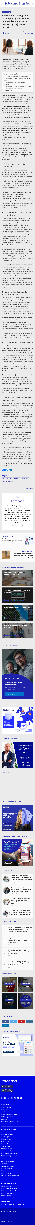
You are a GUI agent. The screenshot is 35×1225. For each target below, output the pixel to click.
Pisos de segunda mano (8, 1132)
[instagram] (5, 1098)
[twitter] (8, 1098)
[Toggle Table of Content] (30, 74)
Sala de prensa (5, 1112)
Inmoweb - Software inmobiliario (10, 1175)
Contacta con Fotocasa (7, 1166)
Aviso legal (4, 1215)
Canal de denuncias (6, 1124)
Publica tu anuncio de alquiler (9, 1188)
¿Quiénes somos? (6, 1107)
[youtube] (12, 1098)
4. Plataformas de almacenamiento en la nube (17, 86)
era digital (25, 478)
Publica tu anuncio (6, 1186)
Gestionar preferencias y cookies (10, 1121)
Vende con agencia (6, 1148)
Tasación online (5, 1146)
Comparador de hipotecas (8, 1151)
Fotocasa (7, 33)
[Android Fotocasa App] (7, 1090)
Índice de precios (6, 1139)
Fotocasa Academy (6, 1168)
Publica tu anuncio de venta (8, 1191)
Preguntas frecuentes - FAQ (9, 1114)
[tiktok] (18, 1098)
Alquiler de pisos (5, 1137)
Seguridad (4, 1119)
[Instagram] (22, 525)
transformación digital (9, 482)
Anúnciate (4, 1164)
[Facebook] (19, 525)
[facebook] (2, 1098)
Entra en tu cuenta (6, 1173)
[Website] (12, 525)
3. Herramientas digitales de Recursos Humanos (15, 83)
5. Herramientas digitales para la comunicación (13, 89)
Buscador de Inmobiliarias (8, 1144)
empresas (16, 478)
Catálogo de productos (7, 1193)
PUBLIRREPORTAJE (6, 12)
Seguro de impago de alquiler (9, 1156)
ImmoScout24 (20, 1204)
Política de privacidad (7, 1117)
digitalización (7, 478)
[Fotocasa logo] (17, 1081)
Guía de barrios (5, 1141)
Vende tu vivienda (6, 1195)
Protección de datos (6, 1218)
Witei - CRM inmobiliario (8, 1178)
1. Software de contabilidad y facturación (16, 76)
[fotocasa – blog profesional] (17, 3)
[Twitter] (15, 525)
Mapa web (4, 1109)
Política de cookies (6, 1221)
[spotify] (21, 1098)
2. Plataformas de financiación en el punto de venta (17, 79)
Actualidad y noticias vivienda (9, 1153)
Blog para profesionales (8, 1171)
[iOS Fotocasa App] (7, 1086)
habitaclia (11, 1204)
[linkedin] (15, 1098)
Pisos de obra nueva (7, 1134)
